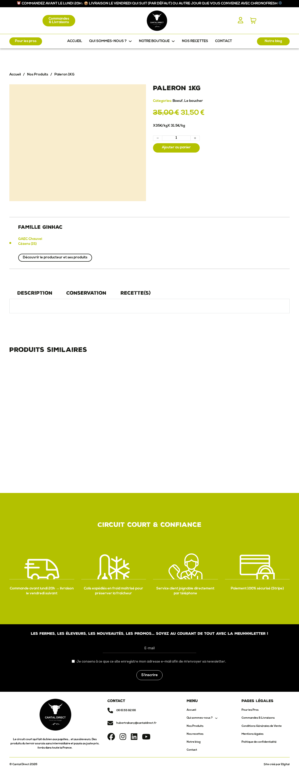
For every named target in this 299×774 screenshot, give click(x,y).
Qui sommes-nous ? (200, 718)
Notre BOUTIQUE (154, 41)
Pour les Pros (250, 710)
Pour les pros (25, 41)
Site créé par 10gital (277, 764)
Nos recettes (195, 41)
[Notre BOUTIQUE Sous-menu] (173, 41)
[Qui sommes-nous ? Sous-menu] (130, 41)
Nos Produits (37, 74)
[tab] (34, 293)
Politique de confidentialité (259, 742)
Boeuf (178, 101)
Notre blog (273, 41)
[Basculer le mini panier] (253, 21)
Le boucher (193, 101)
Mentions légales (252, 734)
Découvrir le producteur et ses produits (55, 257)
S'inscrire (149, 675)
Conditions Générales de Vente (262, 726)
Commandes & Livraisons (59, 20)
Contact (223, 41)
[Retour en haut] (285, 762)
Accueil (74, 41)
